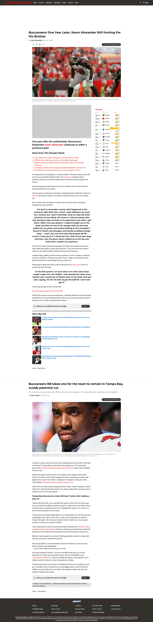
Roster (64, 2)
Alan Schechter (36, 40)
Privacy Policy (80, 609)
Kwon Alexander (54, 144)
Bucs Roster (42, 591)
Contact (78, 606)
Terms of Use (97, 609)
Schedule (49, 2)
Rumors (41, 2)
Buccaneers (67, 177)
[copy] (43, 44)
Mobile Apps (115, 606)
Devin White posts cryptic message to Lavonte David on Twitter (56, 158)
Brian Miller (35, 395)
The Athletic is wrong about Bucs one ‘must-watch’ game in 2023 (57, 170)
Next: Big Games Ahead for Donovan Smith (47, 291)
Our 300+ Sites (97, 606)
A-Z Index (78, 612)
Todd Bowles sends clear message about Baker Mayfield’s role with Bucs (60, 168)
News (35, 2)
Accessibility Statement (59, 612)
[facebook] (140, 2)
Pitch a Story (55, 609)
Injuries (70, 2)
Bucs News (41, 368)
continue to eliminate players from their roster (57, 468)
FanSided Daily (37, 609)
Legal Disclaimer (38, 612)
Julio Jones (76, 265)
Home (34, 368)
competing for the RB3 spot (42, 558)
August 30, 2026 (60, 548)
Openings (54, 606)
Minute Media (23, 617)
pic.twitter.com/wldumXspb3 (46, 546)
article (34, 196)
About (34, 606)
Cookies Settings (98, 612)
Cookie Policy (116, 609)
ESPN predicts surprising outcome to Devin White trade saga (55, 160)
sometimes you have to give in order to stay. (58, 482)
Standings (57, 2)
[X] (144, 2)
